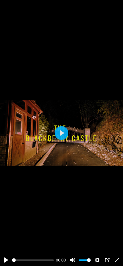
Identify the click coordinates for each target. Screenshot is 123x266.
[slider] (33, 260)
